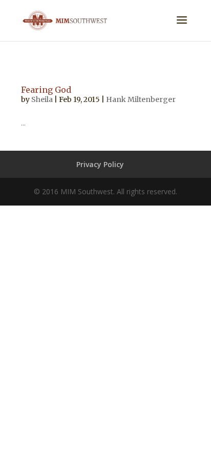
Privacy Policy (100, 164)
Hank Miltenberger (141, 99)
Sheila (42, 99)
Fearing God (46, 90)
